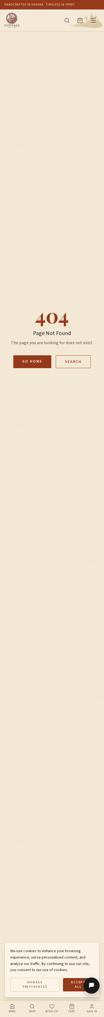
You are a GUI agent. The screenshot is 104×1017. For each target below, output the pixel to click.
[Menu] (93, 20)
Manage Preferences (35, 984)
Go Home (32, 361)
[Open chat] (91, 985)
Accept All (78, 984)
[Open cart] (80, 20)
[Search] (67, 20)
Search (73, 362)
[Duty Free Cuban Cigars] (30, 20)
